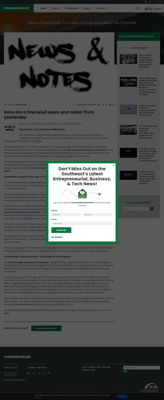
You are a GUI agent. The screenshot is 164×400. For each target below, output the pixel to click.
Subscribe (61, 230)
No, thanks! (56, 237)
